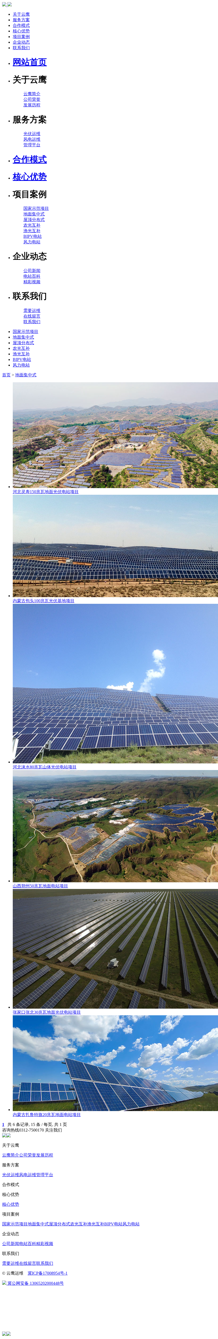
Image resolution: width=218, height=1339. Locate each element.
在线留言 (31, 316)
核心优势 (21, 31)
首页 (6, 375)
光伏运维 (31, 133)
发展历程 (31, 105)
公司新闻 (31, 270)
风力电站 (31, 242)
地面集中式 (34, 214)
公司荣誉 (31, 99)
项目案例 (21, 36)
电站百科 (31, 276)
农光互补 (31, 225)
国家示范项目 (36, 208)
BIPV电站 (32, 236)
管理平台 (31, 145)
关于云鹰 (21, 14)
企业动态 (21, 42)
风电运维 (31, 139)
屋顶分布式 (34, 219)
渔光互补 (31, 230)
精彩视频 (31, 282)
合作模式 (21, 25)
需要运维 (31, 310)
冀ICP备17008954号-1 (48, 1273)
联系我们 (21, 47)
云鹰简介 (31, 94)
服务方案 (21, 20)
